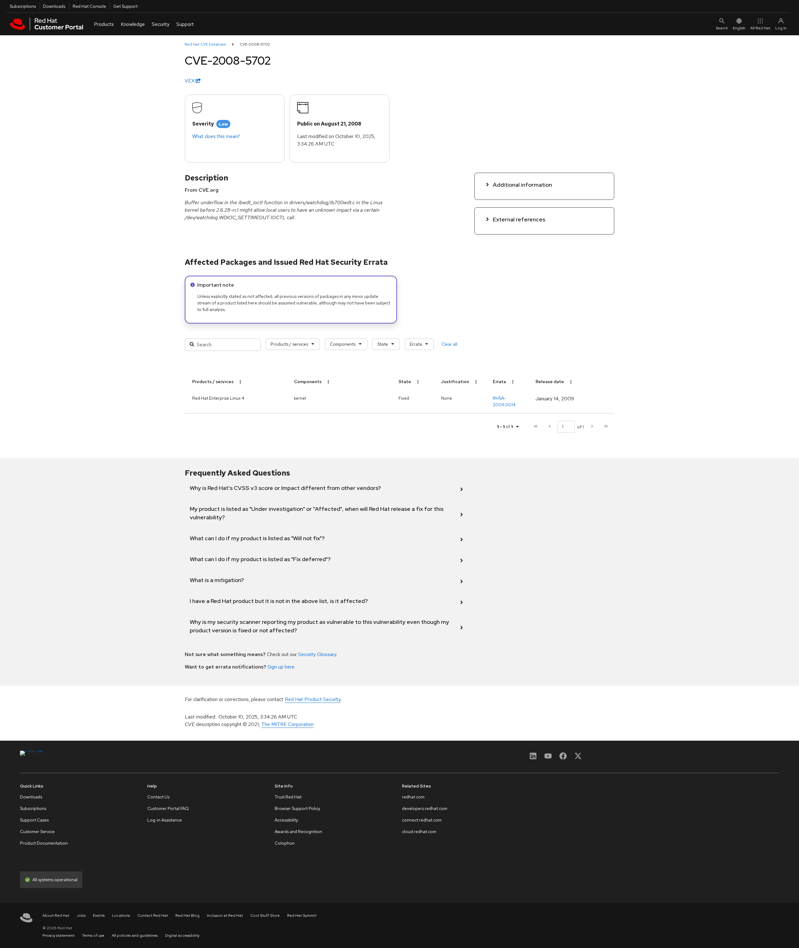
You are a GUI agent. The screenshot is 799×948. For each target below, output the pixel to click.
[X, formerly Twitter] (578, 758)
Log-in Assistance (164, 820)
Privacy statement (58, 935)
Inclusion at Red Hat (225, 915)
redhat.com (413, 797)
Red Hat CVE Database (205, 44)
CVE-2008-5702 (255, 44)
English (739, 28)
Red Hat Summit (301, 915)
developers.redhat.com (424, 808)
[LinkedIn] (533, 758)
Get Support (125, 6)
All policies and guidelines (135, 935)
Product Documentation (44, 843)
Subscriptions (23, 6)
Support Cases (34, 820)
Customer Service (37, 831)
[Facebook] (563, 758)
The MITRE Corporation (287, 724)
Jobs (81, 915)
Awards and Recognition (298, 831)
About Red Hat (55, 915)
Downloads (54, 6)
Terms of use (93, 935)
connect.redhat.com (422, 820)
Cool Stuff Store (265, 915)
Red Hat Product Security (313, 699)
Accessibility (286, 820)
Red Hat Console (89, 6)
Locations (121, 915)
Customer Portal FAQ (168, 808)
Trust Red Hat (288, 797)
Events (99, 915)
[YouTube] (548, 758)
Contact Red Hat (152, 915)
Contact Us (158, 797)
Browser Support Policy (297, 808)
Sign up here (280, 667)
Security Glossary (317, 654)
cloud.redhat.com (419, 831)
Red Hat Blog (187, 915)
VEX (190, 80)
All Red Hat (760, 28)
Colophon (285, 843)
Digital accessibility (182, 935)
